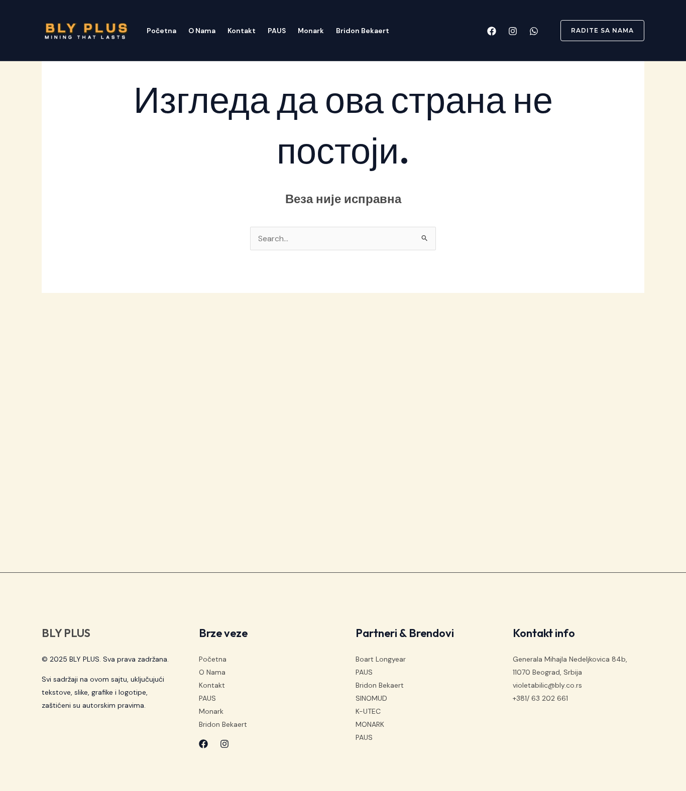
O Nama (201, 30)
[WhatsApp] (533, 31)
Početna (161, 30)
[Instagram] (512, 31)
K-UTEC (368, 711)
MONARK (370, 724)
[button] (596, 30)
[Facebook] (491, 31)
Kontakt (241, 30)
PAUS (277, 30)
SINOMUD (371, 698)
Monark (311, 30)
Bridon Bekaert (362, 30)
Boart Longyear (381, 659)
